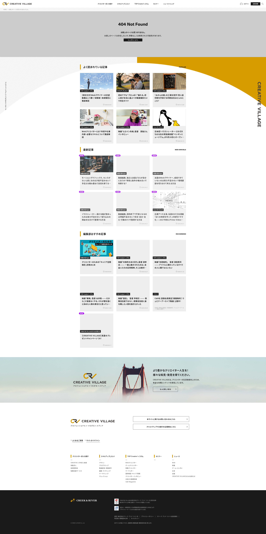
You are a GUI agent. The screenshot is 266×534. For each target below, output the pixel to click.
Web (173, 463)
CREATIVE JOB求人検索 (79, 463)
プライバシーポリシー (147, 516)
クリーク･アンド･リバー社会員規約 (167, 516)
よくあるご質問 (77, 440)
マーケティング (103, 474)
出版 (173, 474)
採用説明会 (74, 468)
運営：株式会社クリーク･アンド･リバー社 (126, 516)
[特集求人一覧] (180, 228)
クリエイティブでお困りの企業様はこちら (161, 427)
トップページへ (133, 40)
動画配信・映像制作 (105, 468)
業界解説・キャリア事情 (133, 474)
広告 (173, 471)
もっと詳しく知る (165, 389)
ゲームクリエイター (132, 465)
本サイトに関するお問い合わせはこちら (161, 419)
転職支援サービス (76, 471)
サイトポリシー (135, 518)
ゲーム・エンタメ (177, 468)
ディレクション (103, 476)
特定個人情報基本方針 (121, 518)
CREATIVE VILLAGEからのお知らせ (183, 476)
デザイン (102, 463)
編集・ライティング (105, 471)
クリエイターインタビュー (133, 476)
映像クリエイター (131, 468)
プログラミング (104, 465)
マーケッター (130, 471)
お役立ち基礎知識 (131, 479)
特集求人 (73, 465)
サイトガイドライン (93, 440)
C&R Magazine (131, 482)
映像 (173, 465)
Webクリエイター (131, 463)
